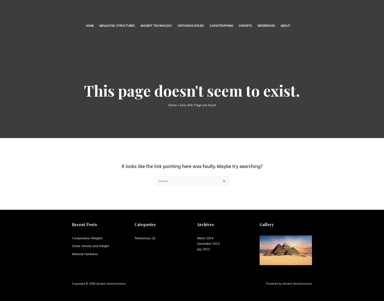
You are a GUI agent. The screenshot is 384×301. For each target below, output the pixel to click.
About (285, 25)
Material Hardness (85, 254)
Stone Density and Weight (90, 246)
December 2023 (208, 243)
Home (90, 25)
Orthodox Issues (191, 25)
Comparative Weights (87, 238)
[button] (299, 25)
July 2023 (203, 249)
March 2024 (205, 238)
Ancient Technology (156, 25)
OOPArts (245, 25)
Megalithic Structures (117, 25)
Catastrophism (221, 25)
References (266, 25)
